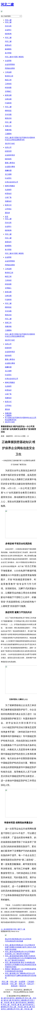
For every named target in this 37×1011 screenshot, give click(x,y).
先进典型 (8, 190)
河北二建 (7, 4)
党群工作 (8, 126)
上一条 (3, 929)
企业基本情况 (10, 155)
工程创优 (8, 84)
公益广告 (8, 197)
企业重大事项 (10, 167)
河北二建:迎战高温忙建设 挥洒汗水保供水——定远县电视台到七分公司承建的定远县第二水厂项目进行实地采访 (20, 958)
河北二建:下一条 (19, 929)
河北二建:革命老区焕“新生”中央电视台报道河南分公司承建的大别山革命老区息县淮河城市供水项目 (20, 965)
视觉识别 (8, 118)
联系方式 (8, 205)
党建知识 (8, 201)
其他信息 (14, 986)
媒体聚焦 (8, 49)
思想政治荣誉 (10, 68)
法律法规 (8, 99)
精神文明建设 (10, 186)
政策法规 (8, 95)
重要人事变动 (10, 163)
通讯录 (7, 213)
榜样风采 (8, 111)
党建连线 (8, 130)
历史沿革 (8, 26)
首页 (6, 216)
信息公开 (8, 147)
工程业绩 (8, 72)
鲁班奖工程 (9, 76)
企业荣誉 (8, 61)
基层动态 (8, 45)
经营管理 (8, 151)
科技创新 (8, 87)
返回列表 (9, 929)
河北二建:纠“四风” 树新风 (14, 57)
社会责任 (8, 178)
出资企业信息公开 (11, 182)
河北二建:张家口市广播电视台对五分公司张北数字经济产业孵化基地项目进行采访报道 (20, 975)
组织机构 (8, 34)
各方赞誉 (8, 53)
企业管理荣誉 (10, 64)
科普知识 (8, 193)
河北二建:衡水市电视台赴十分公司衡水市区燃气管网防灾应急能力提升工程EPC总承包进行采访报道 (20, 947)
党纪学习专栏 (10, 143)
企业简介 (8, 30)
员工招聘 (8, 174)
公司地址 (8, 209)
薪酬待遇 (8, 170)
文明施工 (8, 91)
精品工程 (8, 80)
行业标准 (8, 103)
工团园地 (8, 134)
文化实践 (8, 114)
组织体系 (8, 159)
